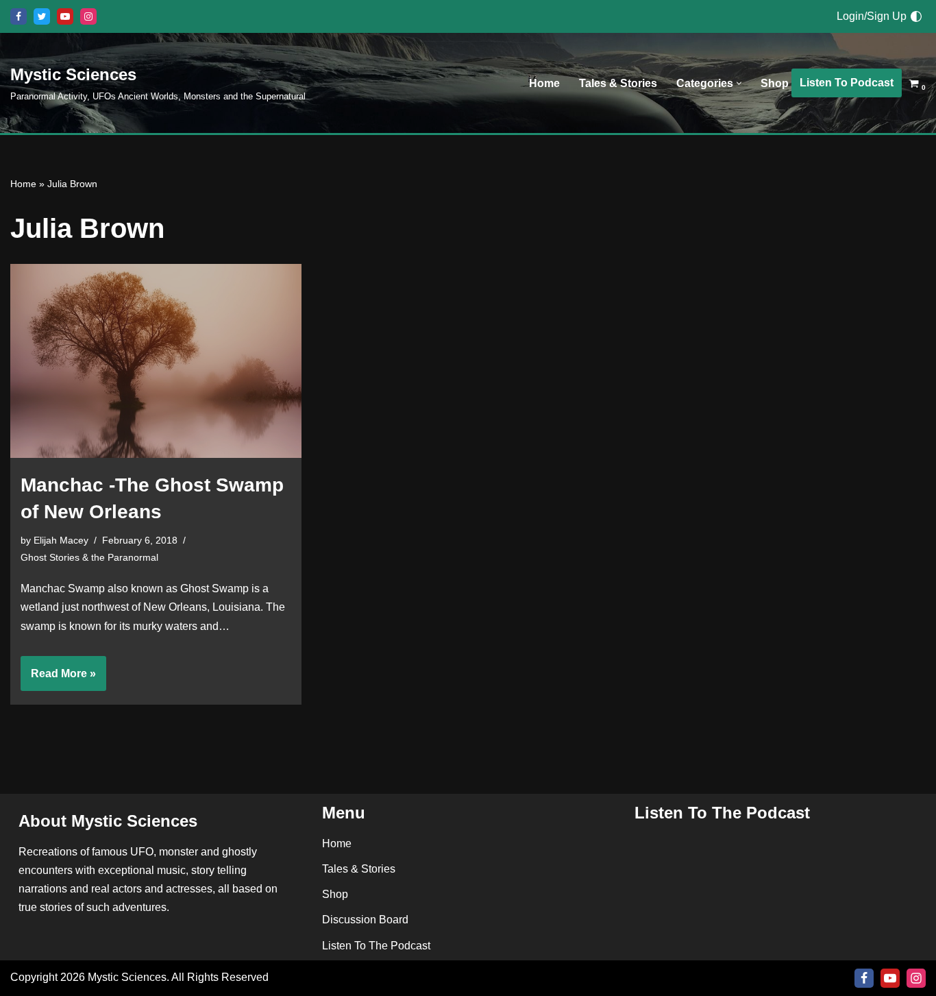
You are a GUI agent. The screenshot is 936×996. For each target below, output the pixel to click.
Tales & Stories (618, 83)
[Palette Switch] (916, 16)
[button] (739, 83)
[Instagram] (88, 16)
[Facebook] (18, 16)
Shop (775, 83)
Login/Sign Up (872, 16)
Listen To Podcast (847, 82)
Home (544, 83)
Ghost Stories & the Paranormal (89, 557)
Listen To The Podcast (376, 945)
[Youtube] (65, 16)
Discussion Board (365, 920)
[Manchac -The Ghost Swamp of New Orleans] (155, 361)
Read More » (58, 679)
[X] (42, 16)
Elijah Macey (61, 540)
